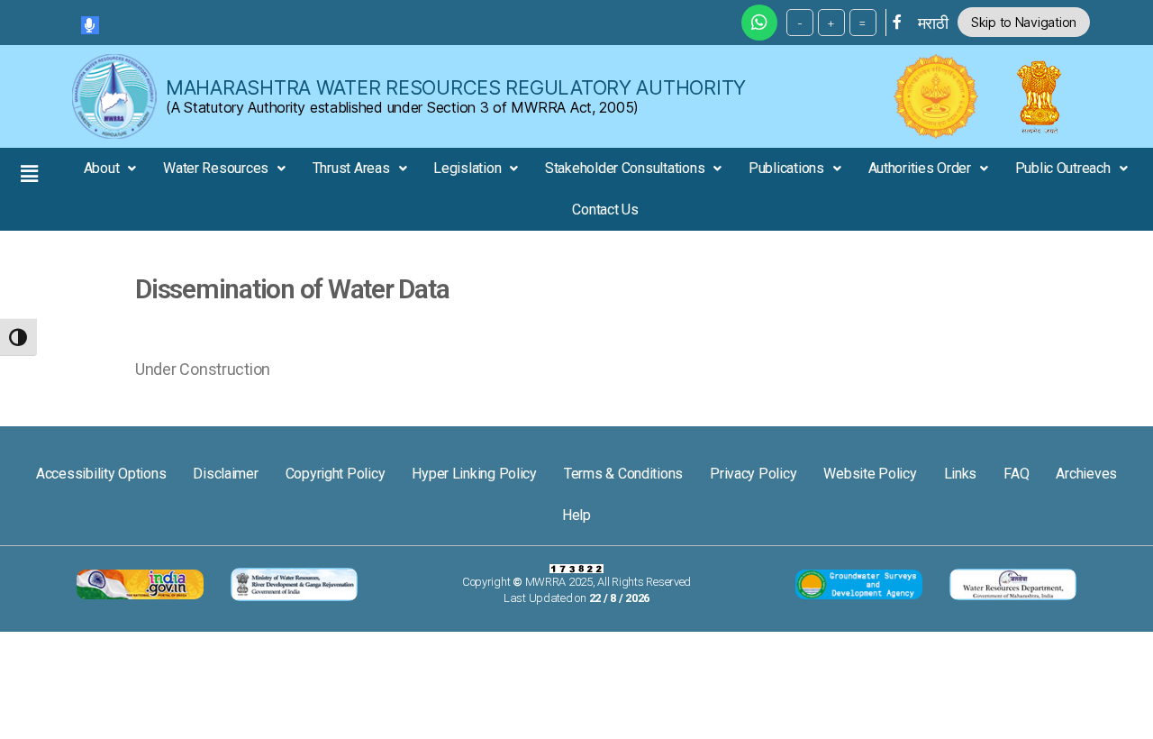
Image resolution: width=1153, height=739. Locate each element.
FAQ (1016, 473)
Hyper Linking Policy (474, 473)
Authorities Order (919, 168)
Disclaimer (225, 473)
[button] (29, 173)
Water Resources (215, 168)
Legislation (467, 168)
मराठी (933, 23)
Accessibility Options (101, 473)
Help (576, 515)
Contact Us (605, 209)
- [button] (800, 22)
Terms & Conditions (623, 473)
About (102, 168)
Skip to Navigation (1023, 22)
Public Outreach (1063, 168)
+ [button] (831, 22)
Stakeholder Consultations (624, 168)
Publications (786, 168)
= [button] (862, 22)
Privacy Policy (753, 473)
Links (960, 473)
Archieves (1086, 473)
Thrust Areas (351, 168)
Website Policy (869, 473)
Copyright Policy (336, 473)
